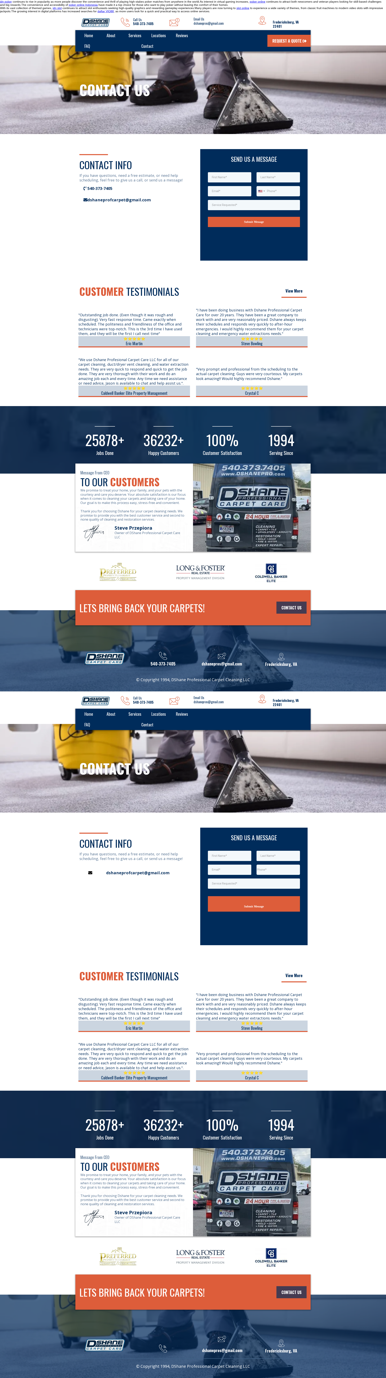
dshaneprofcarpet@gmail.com (137, 872)
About (111, 35)
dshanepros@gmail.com (222, 1350)
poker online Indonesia (83, 4)
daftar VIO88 (106, 11)
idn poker (6, 1)
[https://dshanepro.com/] (95, 22)
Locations (158, 35)
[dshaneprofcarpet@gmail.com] (83, 864)
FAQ (87, 46)
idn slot (57, 8)
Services (134, 35)
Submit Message (254, 906)
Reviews (182, 35)
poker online (257, 1)
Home (88, 35)
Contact (147, 46)
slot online (242, 8)
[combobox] (261, 191)
